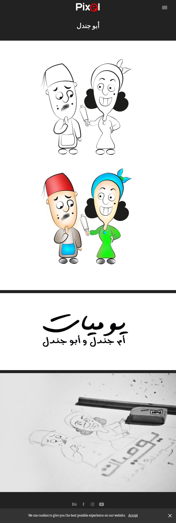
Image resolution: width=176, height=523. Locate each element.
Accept (133, 515)
